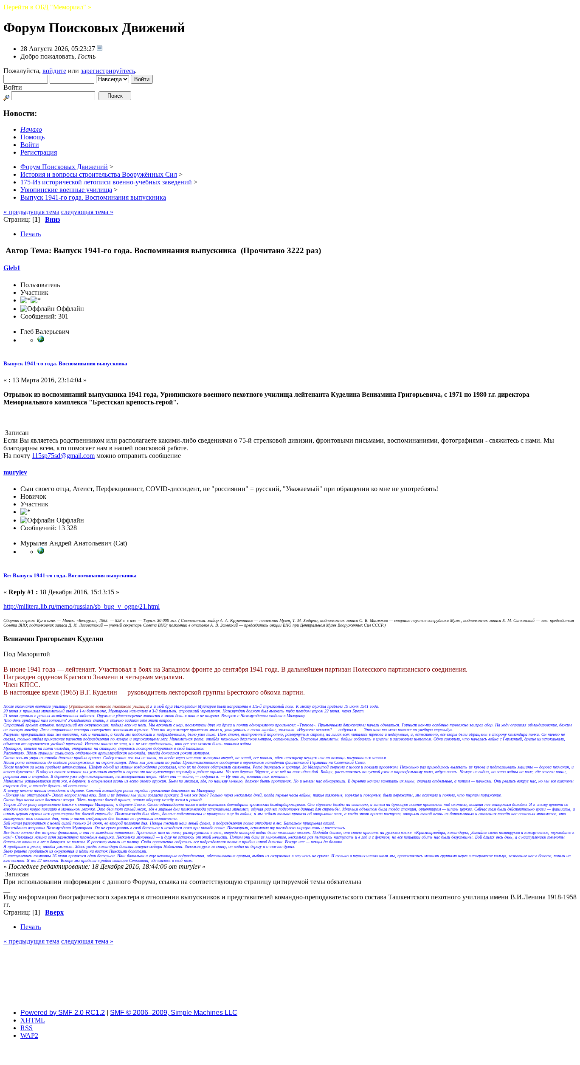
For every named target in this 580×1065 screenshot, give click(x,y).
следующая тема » (87, 211)
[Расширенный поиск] (6, 95)
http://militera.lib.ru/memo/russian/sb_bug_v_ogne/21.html (81, 606)
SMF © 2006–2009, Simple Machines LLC (173, 1012)
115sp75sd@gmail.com (63, 455)
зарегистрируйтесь (108, 70)
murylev (15, 472)
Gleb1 (11, 267)
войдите (54, 70)
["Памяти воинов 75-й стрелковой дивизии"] (40, 340)
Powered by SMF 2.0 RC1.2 (62, 1012)
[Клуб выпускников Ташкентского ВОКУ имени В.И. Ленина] (40, 551)
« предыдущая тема (31, 211)
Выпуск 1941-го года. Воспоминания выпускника (65, 363)
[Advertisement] (290, 983)
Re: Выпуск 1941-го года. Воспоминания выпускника (70, 575)
